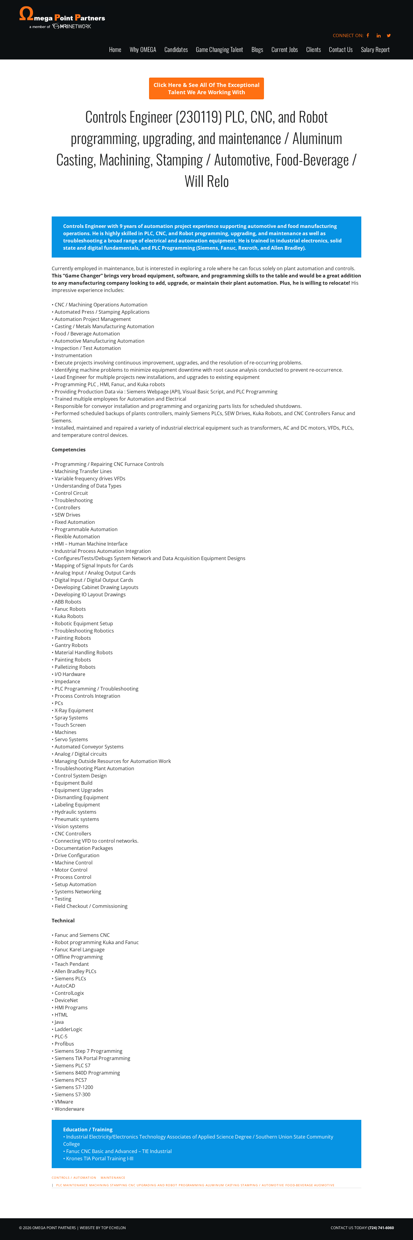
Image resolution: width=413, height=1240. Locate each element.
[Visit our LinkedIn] (377, 35)
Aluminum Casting (222, 1185)
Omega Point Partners (62, 17)
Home (115, 50)
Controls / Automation (74, 1177)
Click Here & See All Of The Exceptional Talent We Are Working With (207, 88)
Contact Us (341, 50)
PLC (59, 1185)
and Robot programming (181, 1185)
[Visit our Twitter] (389, 35)
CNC (131, 1185)
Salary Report (375, 50)
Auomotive (324, 1185)
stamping (118, 1185)
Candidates (176, 50)
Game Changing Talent (219, 50)
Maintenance (113, 1177)
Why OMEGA (143, 50)
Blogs (257, 50)
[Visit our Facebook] (367, 35)
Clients (313, 50)
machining (99, 1185)
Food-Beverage (299, 1185)
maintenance (75, 1185)
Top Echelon (113, 1227)
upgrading (146, 1185)
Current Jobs (285, 50)
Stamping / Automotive (262, 1185)
